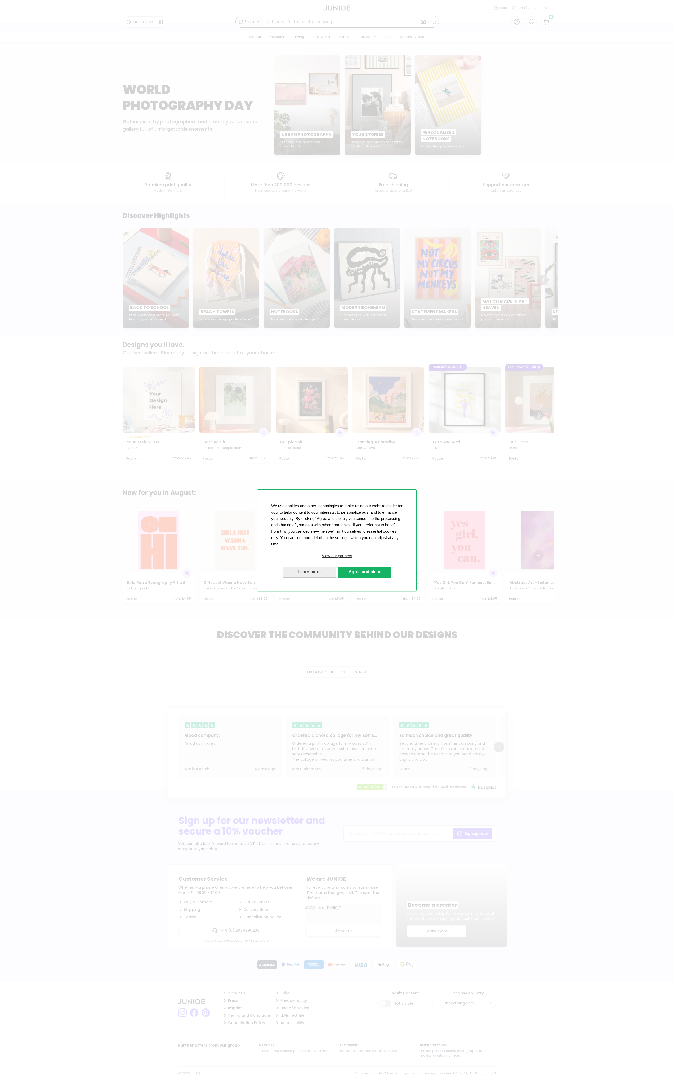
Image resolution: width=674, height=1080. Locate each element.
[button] (337, 556)
